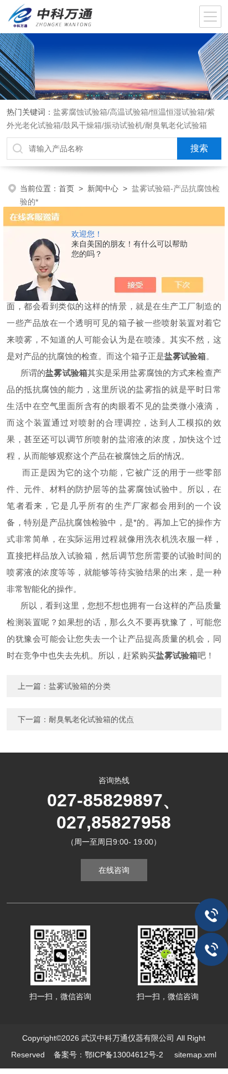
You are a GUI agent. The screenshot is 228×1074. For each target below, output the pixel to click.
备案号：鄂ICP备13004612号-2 (109, 1054)
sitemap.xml (195, 1054)
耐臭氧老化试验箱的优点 (91, 719)
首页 (66, 188)
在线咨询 (114, 870)
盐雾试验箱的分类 (80, 686)
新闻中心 (102, 188)
